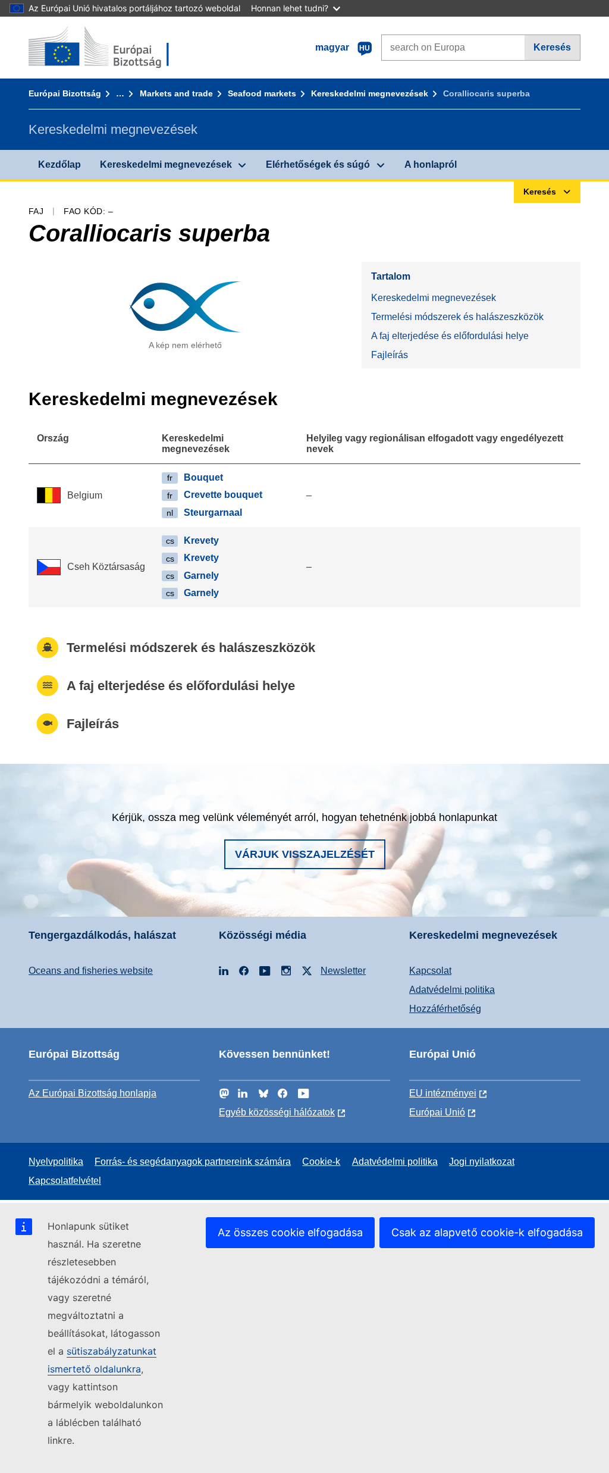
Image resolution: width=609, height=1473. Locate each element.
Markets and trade (176, 93)
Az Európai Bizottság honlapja (92, 1093)
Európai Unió (437, 1112)
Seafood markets (262, 93)
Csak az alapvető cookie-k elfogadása (487, 1232)
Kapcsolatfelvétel (65, 1181)
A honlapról (430, 164)
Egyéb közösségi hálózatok (277, 1112)
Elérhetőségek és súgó (318, 164)
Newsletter (343, 971)
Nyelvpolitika (56, 1162)
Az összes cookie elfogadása (290, 1232)
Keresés (552, 47)
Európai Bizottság (65, 93)
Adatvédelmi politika (452, 990)
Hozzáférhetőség (445, 1009)
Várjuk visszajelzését (305, 854)
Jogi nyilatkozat (481, 1162)
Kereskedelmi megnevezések (369, 93)
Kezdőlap (59, 164)
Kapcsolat (430, 971)
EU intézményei (442, 1093)
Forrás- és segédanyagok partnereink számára (193, 1162)
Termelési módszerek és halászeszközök (457, 317)
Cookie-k (321, 1162)
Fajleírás (389, 355)
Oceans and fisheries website (91, 971)
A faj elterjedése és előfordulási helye (450, 336)
